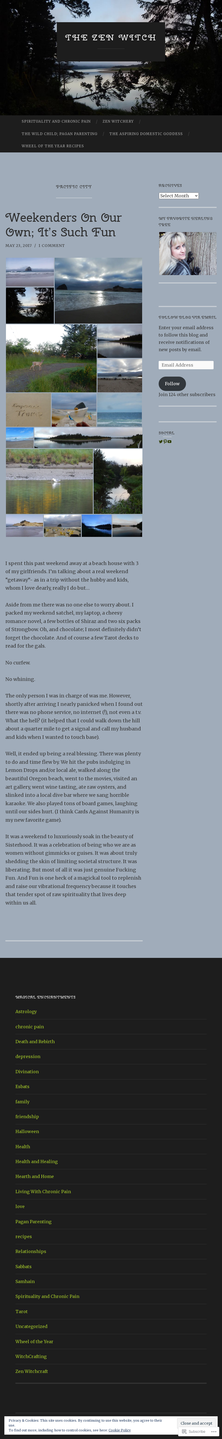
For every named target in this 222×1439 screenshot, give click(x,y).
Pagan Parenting (33, 1221)
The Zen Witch (111, 37)
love (20, 1206)
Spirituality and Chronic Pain (56, 121)
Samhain (25, 1281)
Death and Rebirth (35, 1041)
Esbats (22, 1086)
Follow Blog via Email (188, 317)
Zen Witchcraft (31, 1371)
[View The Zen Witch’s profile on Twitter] (161, 441)
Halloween (27, 1131)
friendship (27, 1116)
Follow (172, 383)
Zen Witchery (118, 121)
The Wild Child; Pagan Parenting (59, 134)
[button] (29, 272)
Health (22, 1146)
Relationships (30, 1251)
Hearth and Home (34, 1176)
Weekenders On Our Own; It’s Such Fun (63, 224)
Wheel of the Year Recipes (53, 146)
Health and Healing (36, 1161)
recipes (23, 1236)
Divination (27, 1071)
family (22, 1101)
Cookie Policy (120, 1430)
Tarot (21, 1311)
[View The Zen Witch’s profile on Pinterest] (165, 441)
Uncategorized (31, 1326)
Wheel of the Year (34, 1341)
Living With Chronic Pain (43, 1191)
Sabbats (23, 1266)
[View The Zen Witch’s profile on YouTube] (169, 441)
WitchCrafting (31, 1356)
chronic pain (29, 1026)
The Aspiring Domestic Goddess (146, 134)
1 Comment (51, 245)
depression (27, 1056)
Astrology (26, 1011)
